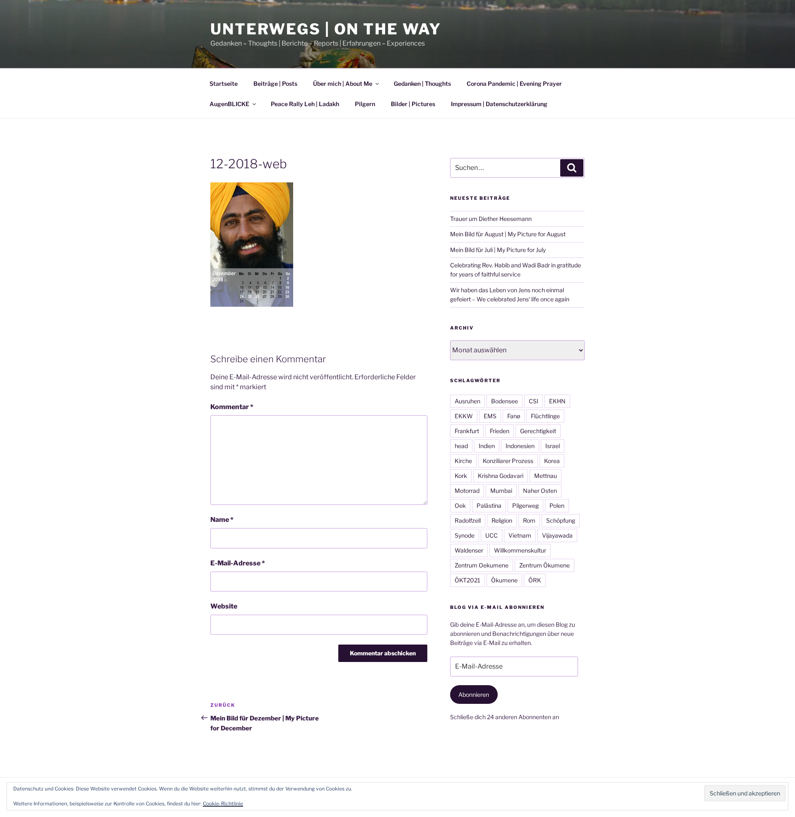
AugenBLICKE (229, 103)
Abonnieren (473, 694)
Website (223, 606)
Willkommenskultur (520, 550)
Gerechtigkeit (538, 430)
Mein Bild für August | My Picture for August (508, 234)
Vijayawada (557, 535)
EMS (490, 415)
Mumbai (501, 490)
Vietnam (519, 535)
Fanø (513, 415)
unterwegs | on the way (325, 29)
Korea (552, 460)
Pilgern (365, 103)
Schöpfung (560, 520)
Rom (529, 520)
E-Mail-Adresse (237, 563)
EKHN (557, 401)
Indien (487, 445)
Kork (461, 475)
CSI (533, 401)
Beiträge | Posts (275, 83)
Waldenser (469, 550)
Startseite (224, 83)
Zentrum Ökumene (544, 565)
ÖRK (534, 580)
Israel (552, 445)
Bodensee (504, 401)
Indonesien (520, 445)
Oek (460, 505)
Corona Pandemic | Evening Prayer (514, 83)
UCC (491, 535)
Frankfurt (467, 430)
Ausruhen (467, 401)
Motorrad (467, 490)
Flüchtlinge (545, 415)
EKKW (464, 415)
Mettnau (545, 475)
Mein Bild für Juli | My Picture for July (498, 249)
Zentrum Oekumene (481, 565)
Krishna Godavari (500, 475)
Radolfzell (468, 520)
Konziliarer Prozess (508, 460)
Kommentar (231, 407)
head (461, 445)
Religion (501, 520)
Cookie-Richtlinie (223, 803)
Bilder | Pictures (413, 103)
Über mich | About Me (342, 83)
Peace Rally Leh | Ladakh (305, 103)
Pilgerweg (525, 505)
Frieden (499, 430)
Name (222, 520)
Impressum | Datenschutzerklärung (499, 103)
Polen (556, 505)
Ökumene (504, 580)
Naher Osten (540, 490)
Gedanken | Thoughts (422, 83)
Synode (465, 535)
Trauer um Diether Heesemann (491, 218)
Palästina (489, 505)
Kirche (463, 460)
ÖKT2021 (467, 580)
